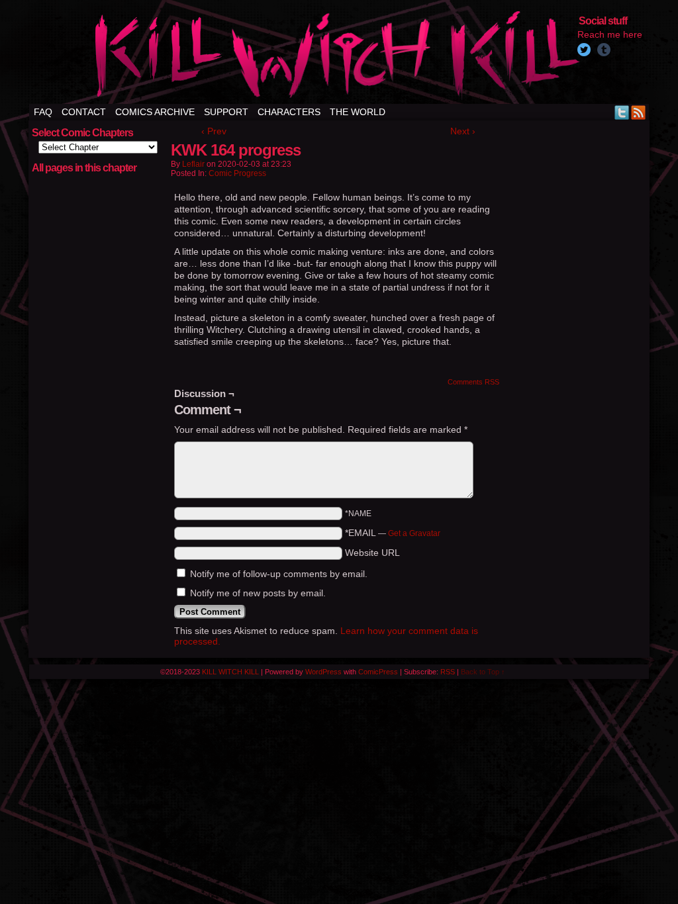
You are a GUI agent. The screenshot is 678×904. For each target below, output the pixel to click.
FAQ (43, 112)
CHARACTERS (289, 112)
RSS (638, 112)
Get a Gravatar (414, 533)
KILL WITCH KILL (230, 672)
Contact (84, 112)
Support (226, 112)
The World (357, 112)
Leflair (193, 164)
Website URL (372, 552)
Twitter (622, 112)
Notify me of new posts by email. (258, 593)
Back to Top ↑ (483, 672)
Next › (462, 131)
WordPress (323, 672)
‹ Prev (213, 131)
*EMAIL (392, 532)
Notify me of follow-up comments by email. (278, 573)
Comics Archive (155, 112)
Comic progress (237, 173)
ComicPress (378, 672)
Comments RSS (473, 382)
